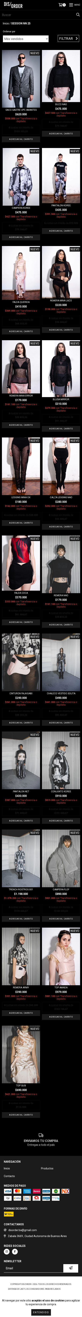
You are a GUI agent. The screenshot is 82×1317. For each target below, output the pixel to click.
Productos (47, 1168)
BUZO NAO (61, 104)
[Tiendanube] (41, 1280)
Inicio (6, 23)
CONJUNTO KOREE (61, 791)
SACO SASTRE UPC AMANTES (21, 110)
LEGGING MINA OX (21, 497)
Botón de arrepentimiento (41, 1293)
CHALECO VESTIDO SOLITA (61, 693)
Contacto (9, 1176)
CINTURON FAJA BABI (21, 693)
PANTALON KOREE (61, 205)
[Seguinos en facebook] (15, 1252)
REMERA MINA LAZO (61, 300)
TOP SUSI (21, 1085)
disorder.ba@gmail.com (22, 1230)
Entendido (41, 1312)
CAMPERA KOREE (21, 208)
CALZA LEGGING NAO (61, 497)
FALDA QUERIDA (21, 302)
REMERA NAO (61, 595)
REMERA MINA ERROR (21, 395)
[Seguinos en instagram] (7, 1252)
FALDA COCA (21, 593)
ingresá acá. (67, 1289)
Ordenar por (9, 31)
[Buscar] (78, 15)
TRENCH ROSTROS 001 (21, 889)
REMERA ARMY (21, 987)
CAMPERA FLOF (61, 889)
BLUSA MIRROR (61, 399)
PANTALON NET (21, 791)
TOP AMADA (61, 987)
